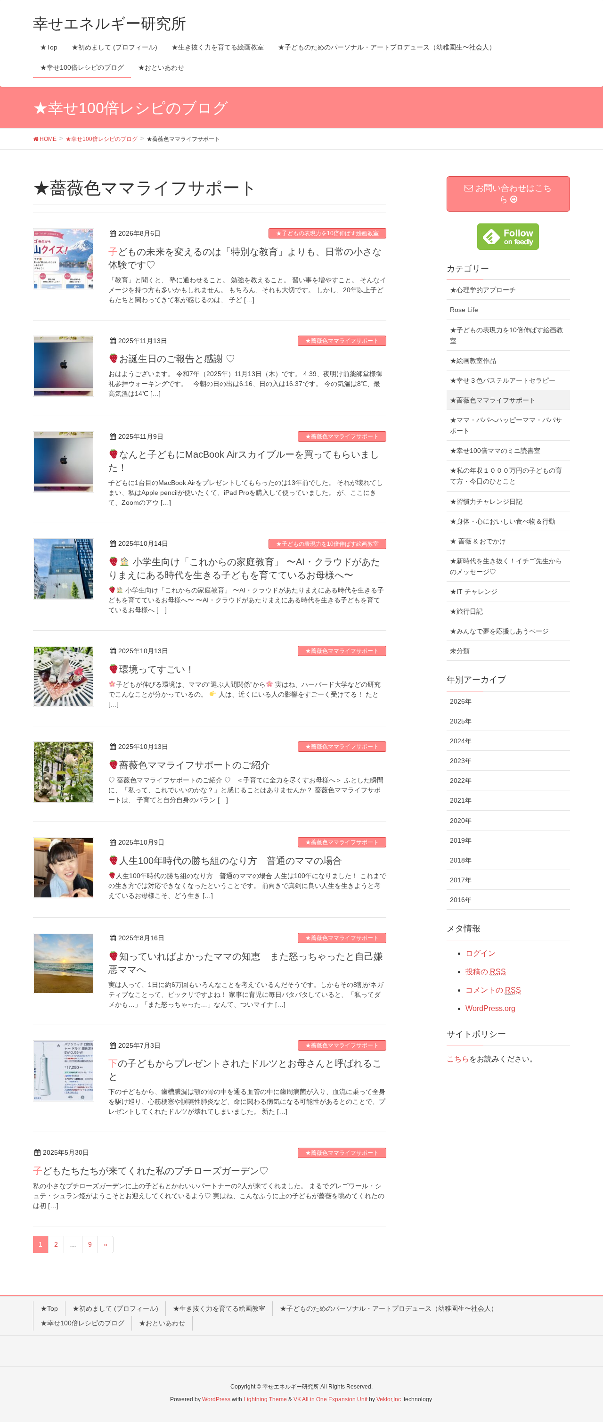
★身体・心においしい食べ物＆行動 (502, 521)
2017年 (461, 880)
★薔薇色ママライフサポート (342, 340)
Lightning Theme (265, 1399)
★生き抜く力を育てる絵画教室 (219, 1308)
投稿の (485, 972)
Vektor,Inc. (389, 1399)
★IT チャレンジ (473, 591)
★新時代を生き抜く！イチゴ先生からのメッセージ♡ (506, 566)
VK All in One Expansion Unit (330, 1399)
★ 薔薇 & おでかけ (478, 541)
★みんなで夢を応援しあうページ (499, 631)
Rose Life (464, 309)
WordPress (216, 1399)
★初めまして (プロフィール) (115, 1308)
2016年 (461, 900)
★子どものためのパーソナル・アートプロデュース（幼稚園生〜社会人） (388, 1308)
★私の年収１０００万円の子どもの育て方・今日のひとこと (506, 476)
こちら (458, 1059)
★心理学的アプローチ (483, 290)
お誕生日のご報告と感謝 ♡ (177, 358)
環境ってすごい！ (157, 669)
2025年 (461, 721)
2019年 (461, 840)
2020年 (461, 820)
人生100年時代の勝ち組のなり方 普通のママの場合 (230, 860)
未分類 (460, 651)
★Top (49, 1308)
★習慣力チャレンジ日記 (486, 501)
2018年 (461, 860)
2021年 (461, 800)
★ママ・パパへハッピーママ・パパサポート (506, 425)
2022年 (461, 780)
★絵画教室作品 (473, 360)
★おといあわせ (162, 1323)
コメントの (493, 990)
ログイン (480, 953)
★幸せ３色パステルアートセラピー (502, 380)
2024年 (461, 741)
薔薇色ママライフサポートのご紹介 (194, 765)
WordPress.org (490, 1008)
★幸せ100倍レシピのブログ (82, 1323)
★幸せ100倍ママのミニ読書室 (495, 450)
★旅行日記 (466, 611)
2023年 (461, 760)
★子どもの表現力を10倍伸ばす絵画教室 (327, 233)
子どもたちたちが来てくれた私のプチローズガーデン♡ (151, 1171)
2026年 (461, 701)
